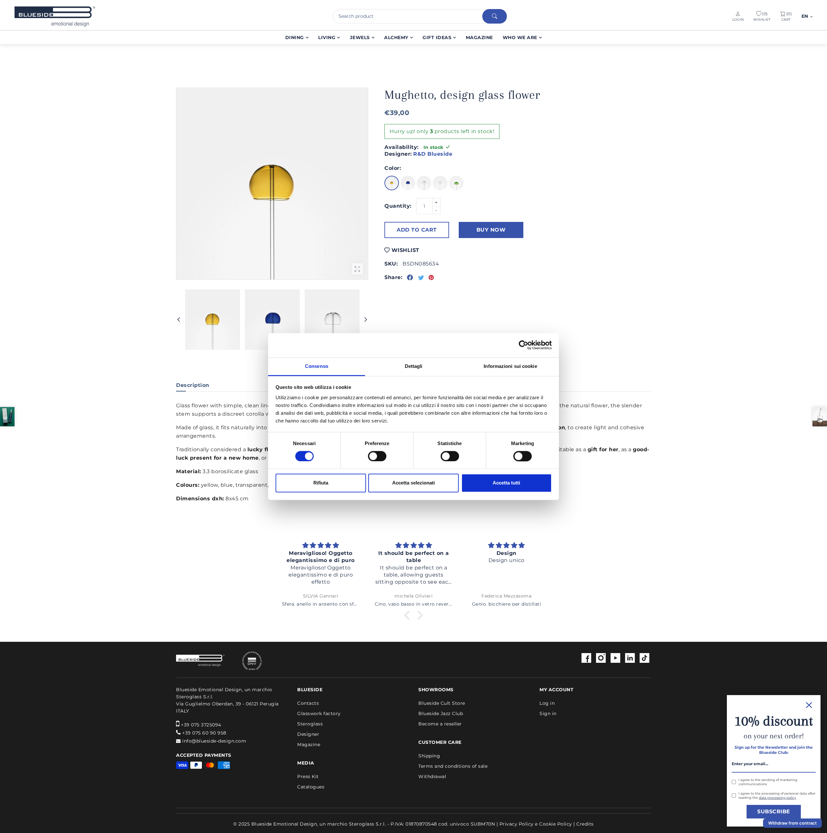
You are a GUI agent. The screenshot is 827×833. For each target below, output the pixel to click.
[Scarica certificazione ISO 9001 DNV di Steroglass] (244, 660)
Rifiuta (320, 483)
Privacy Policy (516, 824)
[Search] (494, 16)
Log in (547, 703)
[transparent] (424, 183)
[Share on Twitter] (421, 277)
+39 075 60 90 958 (204, 733)
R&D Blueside (432, 154)
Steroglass (310, 724)
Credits (585, 824)
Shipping (429, 756)
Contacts (308, 703)
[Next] (365, 319)
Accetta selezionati (413, 483)
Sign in (548, 713)
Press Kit (308, 776)
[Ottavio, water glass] (819, 416)
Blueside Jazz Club (440, 713)
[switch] (377, 456)
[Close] (774, 704)
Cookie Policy (555, 824)
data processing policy (777, 798)
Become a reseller (440, 724)
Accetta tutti (506, 483)
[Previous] (178, 319)
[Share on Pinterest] (431, 277)
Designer (308, 734)
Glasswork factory (319, 713)
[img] (321, 545)
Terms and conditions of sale (452, 766)
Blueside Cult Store (441, 703)
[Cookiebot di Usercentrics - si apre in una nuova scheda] (523, 345)
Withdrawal (432, 776)
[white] (440, 183)
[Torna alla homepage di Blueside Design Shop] (200, 661)
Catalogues (310, 787)
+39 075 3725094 (201, 725)
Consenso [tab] (316, 366)
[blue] (408, 183)
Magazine (308, 744)
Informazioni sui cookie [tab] (510, 366)
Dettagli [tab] (414, 366)
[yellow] (391, 183)
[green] (456, 183)
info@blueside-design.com (214, 741)
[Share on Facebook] (410, 277)
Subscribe (773, 811)
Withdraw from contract (792, 823)
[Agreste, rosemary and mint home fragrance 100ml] (7, 416)
